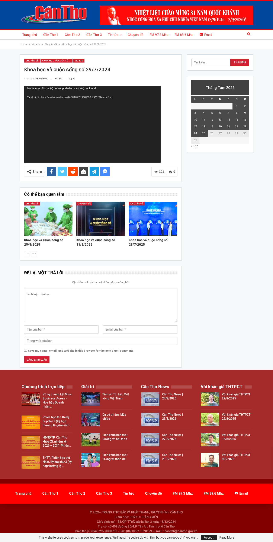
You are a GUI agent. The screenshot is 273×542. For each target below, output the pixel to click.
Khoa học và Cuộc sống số (57, 60)
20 (220, 126)
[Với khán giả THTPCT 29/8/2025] (210, 399)
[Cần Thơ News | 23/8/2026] (150, 419)
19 (211, 126)
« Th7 (194, 146)
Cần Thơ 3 (94, 35)
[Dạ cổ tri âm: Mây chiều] (90, 419)
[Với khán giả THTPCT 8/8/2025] (210, 460)
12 (211, 119)
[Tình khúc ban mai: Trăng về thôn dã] (90, 460)
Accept (208, 537)
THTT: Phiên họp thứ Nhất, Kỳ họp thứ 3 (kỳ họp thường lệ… (57, 462)
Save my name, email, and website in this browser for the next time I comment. (81, 350)
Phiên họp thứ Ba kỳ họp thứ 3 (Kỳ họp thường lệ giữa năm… (57, 421)
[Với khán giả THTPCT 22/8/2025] (210, 419)
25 (203, 133)
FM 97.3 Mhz (159, 35)
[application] (92, 124)
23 (244, 126)
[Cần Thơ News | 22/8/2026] (150, 440)
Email (208, 35)
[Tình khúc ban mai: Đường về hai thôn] (90, 440)
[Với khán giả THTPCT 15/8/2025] (210, 440)
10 (195, 119)
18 (203, 126)
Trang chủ (29, 35)
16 (244, 119)
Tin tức (113, 35)
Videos (79, 60)
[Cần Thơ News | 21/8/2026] (150, 460)
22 (236, 126)
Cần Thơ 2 (72, 35)
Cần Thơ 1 (51, 35)
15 (236, 119)
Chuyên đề (136, 35)
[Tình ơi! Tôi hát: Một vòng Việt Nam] (90, 399)
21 (228, 126)
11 (203, 119)
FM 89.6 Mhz (184, 35)
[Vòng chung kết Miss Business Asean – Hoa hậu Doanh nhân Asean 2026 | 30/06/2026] (31, 399)
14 (228, 119)
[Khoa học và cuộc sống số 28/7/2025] (153, 219)
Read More (226, 537)
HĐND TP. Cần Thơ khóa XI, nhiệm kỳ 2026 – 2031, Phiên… (57, 441)
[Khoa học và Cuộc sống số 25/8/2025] (48, 219)
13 (220, 119)
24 (195, 133)
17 (195, 126)
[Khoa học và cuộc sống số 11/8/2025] (100, 219)
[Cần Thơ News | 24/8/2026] (150, 399)
